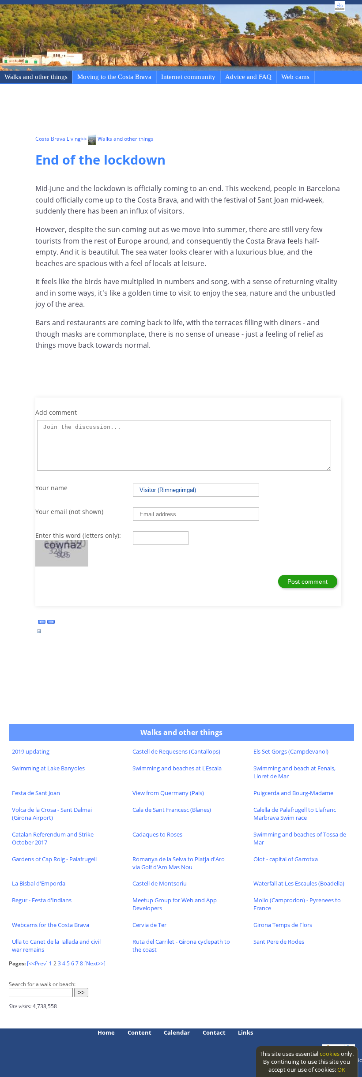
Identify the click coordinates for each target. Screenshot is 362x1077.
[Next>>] (95, 963)
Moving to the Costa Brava (114, 76)
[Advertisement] (196, 111)
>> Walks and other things (117, 139)
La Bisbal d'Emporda (38, 883)
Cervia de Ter (149, 925)
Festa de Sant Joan (36, 793)
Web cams (295, 76)
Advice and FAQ (248, 76)
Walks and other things (36, 76)
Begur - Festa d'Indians (42, 900)
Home (106, 1032)
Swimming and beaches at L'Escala (177, 768)
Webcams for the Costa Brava (50, 925)
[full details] (39, 633)
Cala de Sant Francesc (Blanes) (171, 810)
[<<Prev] (37, 963)
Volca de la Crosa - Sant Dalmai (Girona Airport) (52, 814)
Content (139, 1032)
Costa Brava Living (58, 139)
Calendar (177, 1032)
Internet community (188, 76)
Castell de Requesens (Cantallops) (176, 751)
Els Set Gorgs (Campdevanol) (290, 751)
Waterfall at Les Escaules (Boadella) (298, 883)
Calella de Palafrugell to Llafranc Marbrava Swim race (294, 814)
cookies (329, 1054)
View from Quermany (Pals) (168, 793)
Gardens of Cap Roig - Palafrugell (54, 859)
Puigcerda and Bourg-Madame (293, 793)
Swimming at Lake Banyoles (48, 768)
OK (341, 1069)
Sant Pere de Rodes (278, 942)
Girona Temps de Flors (282, 925)
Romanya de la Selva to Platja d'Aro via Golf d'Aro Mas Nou (178, 863)
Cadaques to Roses (157, 834)
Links (245, 1032)
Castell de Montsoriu (159, 883)
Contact (214, 1032)
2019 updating (30, 751)
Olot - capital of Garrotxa (285, 859)
